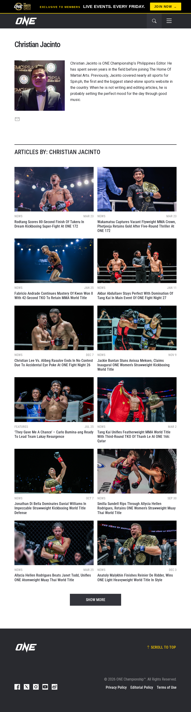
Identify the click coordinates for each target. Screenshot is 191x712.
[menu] (169, 21)
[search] (154, 21)
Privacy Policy (116, 687)
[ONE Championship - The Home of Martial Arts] (25, 21)
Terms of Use (167, 687)
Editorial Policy (141, 687)
